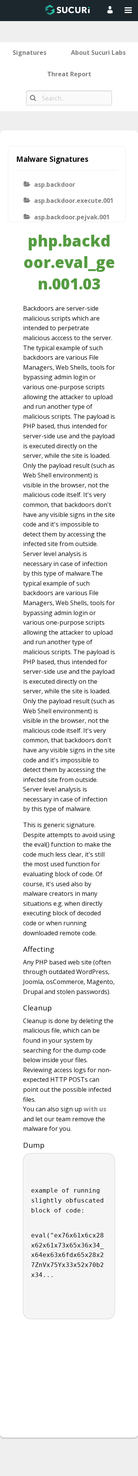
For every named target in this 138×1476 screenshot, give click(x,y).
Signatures (29, 52)
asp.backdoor (54, 184)
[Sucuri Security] (67, 10)
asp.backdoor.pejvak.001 (72, 217)
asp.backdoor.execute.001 (73, 200)
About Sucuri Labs (98, 52)
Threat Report (69, 74)
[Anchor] (58, 949)
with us (95, 1109)
